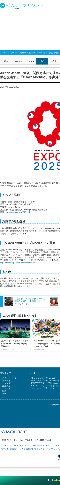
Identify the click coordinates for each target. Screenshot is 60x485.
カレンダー (7, 383)
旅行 (23, 53)
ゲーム (5, 393)
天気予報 (6, 380)
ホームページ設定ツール (42, 388)
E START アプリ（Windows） (45, 383)
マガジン (30, 53)
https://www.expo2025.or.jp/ (18, 212)
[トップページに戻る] (11, 6)
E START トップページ (9, 53)
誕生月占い (7, 386)
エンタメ (30, 61)
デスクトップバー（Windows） (45, 380)
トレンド (18, 61)
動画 (4, 391)
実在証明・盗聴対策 (9, 449)
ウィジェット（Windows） (43, 378)
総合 (6, 61)
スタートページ (9, 378)
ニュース (6, 388)
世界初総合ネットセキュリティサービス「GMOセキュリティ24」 (26, 445)
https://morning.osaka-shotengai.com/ (17, 262)
